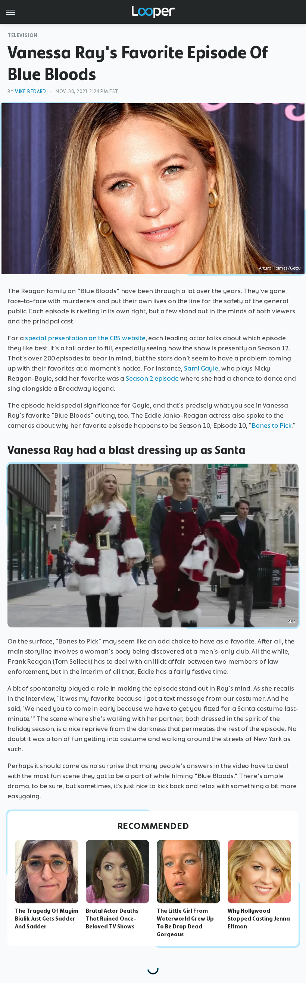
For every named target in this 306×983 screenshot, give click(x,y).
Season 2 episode (152, 378)
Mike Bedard (30, 91)
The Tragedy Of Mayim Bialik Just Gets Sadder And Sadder (46, 918)
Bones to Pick (271, 425)
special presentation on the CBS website (85, 338)
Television (22, 35)
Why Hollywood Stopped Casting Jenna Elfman (259, 918)
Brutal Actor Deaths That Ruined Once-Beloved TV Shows (112, 918)
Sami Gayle (201, 368)
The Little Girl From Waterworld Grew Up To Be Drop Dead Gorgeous (185, 922)
